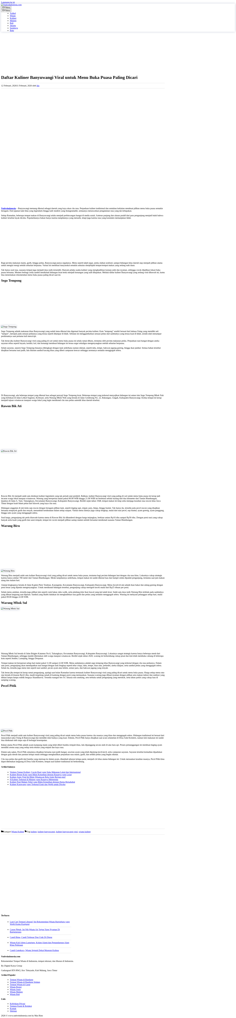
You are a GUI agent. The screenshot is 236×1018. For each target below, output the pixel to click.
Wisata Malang (16, 992)
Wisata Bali (15, 994)
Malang (13, 20)
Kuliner (13, 18)
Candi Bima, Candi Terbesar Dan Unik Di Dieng (31, 937)
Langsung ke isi (8, 2)
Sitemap (13, 1011)
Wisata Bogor (16, 987)
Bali (11, 23)
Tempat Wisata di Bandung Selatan (25, 982)
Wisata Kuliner (17, 832)
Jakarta (13, 25)
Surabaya (14, 28)
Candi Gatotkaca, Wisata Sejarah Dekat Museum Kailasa (34, 950)
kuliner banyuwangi (46, 832)
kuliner (34, 832)
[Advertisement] (83, 53)
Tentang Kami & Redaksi (21, 1006)
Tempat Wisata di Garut (20, 984)
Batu (12, 30)
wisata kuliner (85, 832)
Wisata (13, 16)
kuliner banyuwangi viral (67, 832)
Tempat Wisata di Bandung (21, 979)
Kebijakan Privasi (17, 1003)
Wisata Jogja (15, 989)
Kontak (13, 1008)
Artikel (13, 13)
